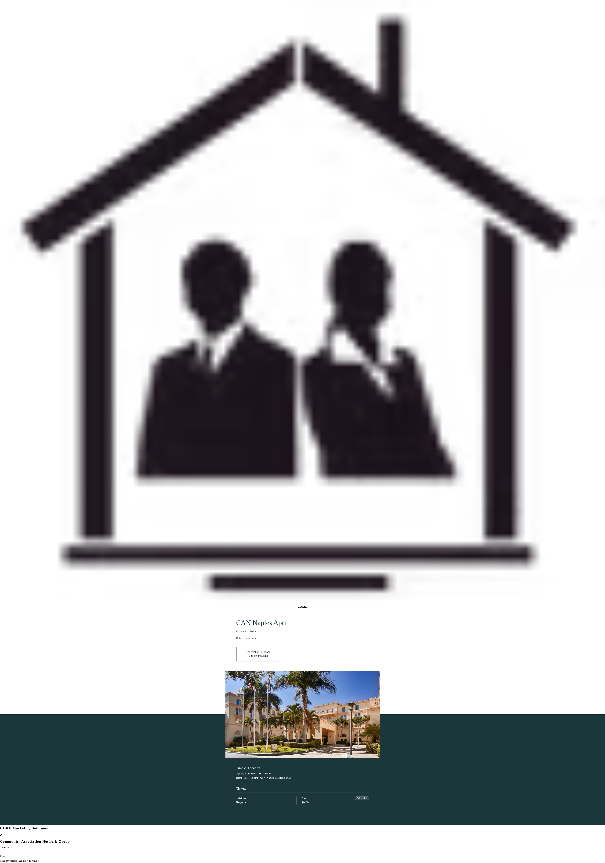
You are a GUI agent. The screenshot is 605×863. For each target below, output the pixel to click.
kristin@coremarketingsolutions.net (19, 860)
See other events (258, 655)
